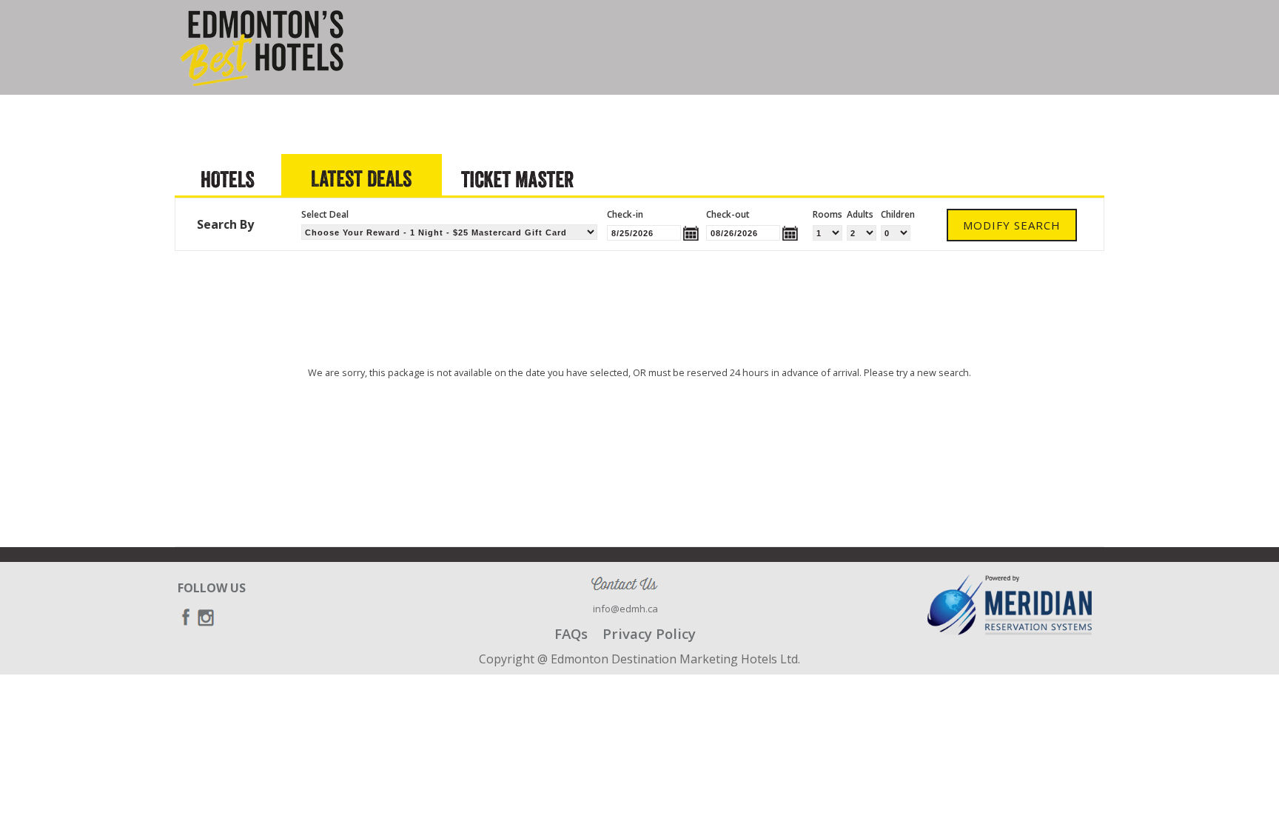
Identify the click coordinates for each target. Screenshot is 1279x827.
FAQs (571, 633)
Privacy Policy (649, 633)
